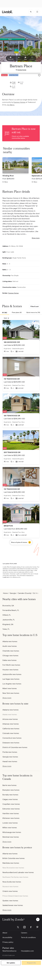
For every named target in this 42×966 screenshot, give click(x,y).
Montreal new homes (10, 837)
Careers (24, 933)
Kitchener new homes (10, 818)
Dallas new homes (9, 660)
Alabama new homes (10, 710)
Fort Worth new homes (11, 665)
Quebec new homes (10, 901)
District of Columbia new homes (14, 747)
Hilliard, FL (6, 615)
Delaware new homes (10, 743)
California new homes (10, 729)
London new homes (10, 823)
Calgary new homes (10, 799)
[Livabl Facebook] (31, 927)
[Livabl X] (18, 927)
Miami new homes (9, 688)
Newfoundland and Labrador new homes (18, 872)
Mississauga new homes (11, 832)
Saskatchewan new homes (12, 905)
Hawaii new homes (9, 761)
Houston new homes (10, 670)
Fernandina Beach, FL (10, 610)
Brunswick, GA (8, 606)
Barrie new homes (9, 785)
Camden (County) (24, 593)
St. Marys (10, 105)
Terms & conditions (28, 937)
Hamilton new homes (10, 813)
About (4, 933)
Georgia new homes (10, 757)
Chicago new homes (10, 656)
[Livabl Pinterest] (37, 927)
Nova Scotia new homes (11, 882)
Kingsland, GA (7, 624)
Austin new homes (9, 646)
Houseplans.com (27, 951)
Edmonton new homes (11, 809)
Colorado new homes (10, 733)
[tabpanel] (21, 432)
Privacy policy (7, 942)
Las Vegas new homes (10, 679)
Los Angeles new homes (11, 684)
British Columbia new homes (13, 858)
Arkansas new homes (10, 724)
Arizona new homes (10, 719)
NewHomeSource (9, 951)
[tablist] (21, 312)
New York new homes (10, 693)
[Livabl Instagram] (24, 927)
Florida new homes (9, 752)
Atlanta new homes (9, 641)
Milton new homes (9, 828)
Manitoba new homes (10, 863)
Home (5, 593)
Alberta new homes (9, 854)
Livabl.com (6, 577)
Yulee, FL (6, 629)
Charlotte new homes (10, 651)
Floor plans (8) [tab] (17, 312)
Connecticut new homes (11, 738)
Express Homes (22, 70)
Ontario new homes (10, 891)
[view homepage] (7, 11)
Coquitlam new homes (11, 804)
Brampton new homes (10, 790)
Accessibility (7, 937)
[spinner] (30, 11)
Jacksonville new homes (11, 674)
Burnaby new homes (10, 795)
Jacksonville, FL (8, 620)
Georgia (13, 593)
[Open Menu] (37, 11)
